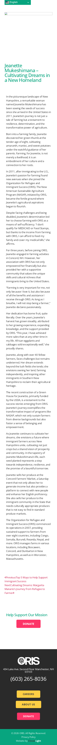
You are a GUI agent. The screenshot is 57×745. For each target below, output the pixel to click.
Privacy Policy (28, 736)
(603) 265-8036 (28, 678)
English (13, 2)
